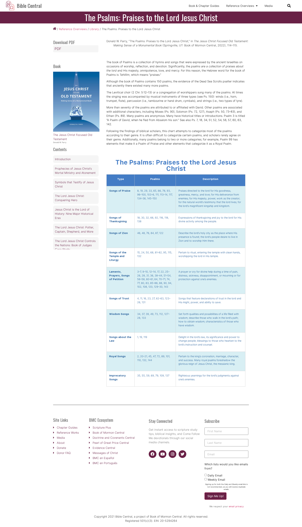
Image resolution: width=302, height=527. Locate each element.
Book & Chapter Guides (204, 6)
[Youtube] (162, 454)
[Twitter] (182, 454)
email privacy (236, 506)
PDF (58, 49)
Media (269, 6)
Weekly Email (216, 479)
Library (94, 29)
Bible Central (29, 5)
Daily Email (215, 475)
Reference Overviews (240, 6)
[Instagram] (172, 454)
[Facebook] (152, 454)
